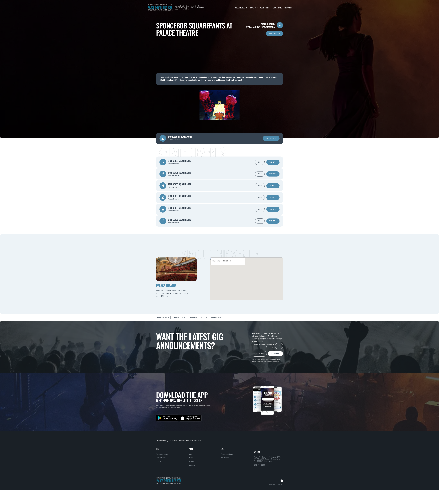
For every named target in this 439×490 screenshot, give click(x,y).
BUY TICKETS (271, 138)
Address (192, 465)
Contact (159, 462)
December (193, 317)
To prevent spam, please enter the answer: (264, 346)
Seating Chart (265, 7)
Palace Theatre (163, 317)
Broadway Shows (227, 454)
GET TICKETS (274, 34)
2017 (184, 317)
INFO (260, 162)
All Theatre (225, 458)
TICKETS (273, 162)
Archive (175, 317)
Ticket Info (253, 7)
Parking (191, 462)
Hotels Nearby (161, 458)
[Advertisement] (219, 52)
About (191, 454)
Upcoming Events (241, 7)
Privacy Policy (272, 484)
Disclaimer (288, 7)
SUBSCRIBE (275, 354)
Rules (191, 458)
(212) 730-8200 (259, 465)
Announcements (162, 454)
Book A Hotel (277, 7)
